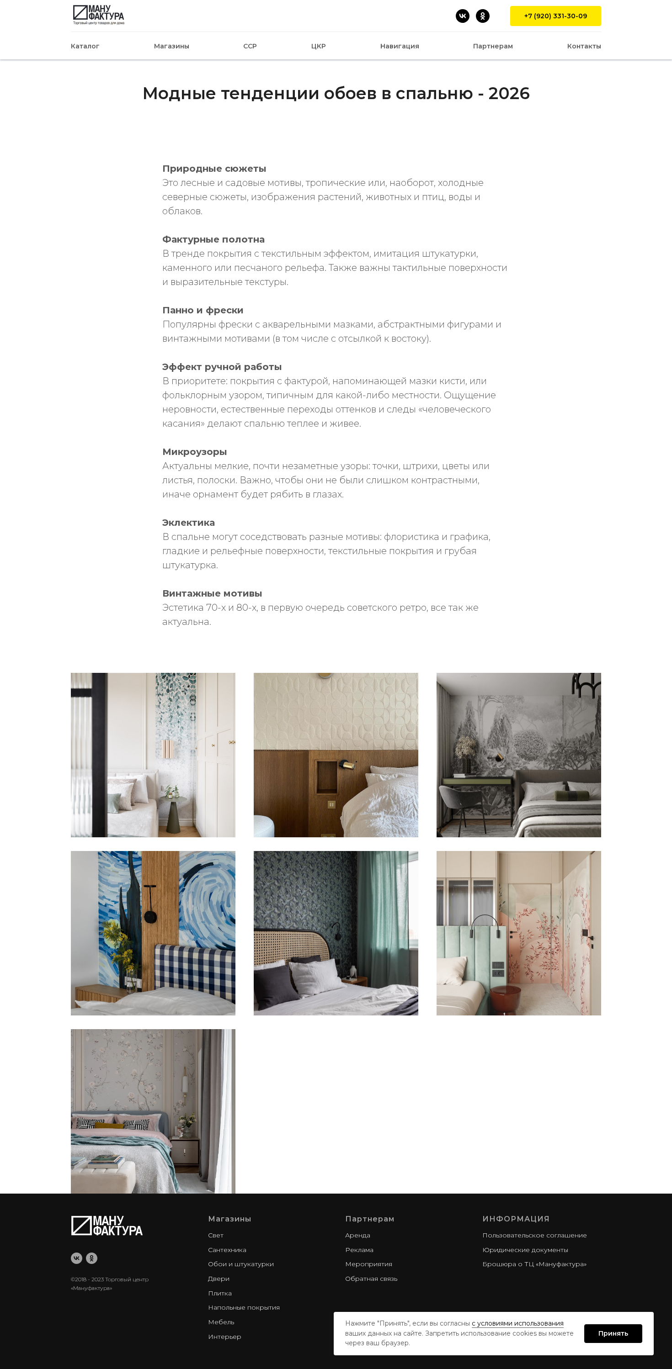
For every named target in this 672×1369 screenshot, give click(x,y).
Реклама (359, 1250)
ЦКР (318, 46)
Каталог (85, 46)
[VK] (462, 16)
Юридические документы (525, 1250)
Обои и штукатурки (241, 1264)
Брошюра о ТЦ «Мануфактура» (534, 1264)
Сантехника (227, 1250)
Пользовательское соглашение (534, 1235)
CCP (250, 46)
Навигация (399, 46)
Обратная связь (371, 1278)
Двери (218, 1278)
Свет (216, 1235)
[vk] (76, 1258)
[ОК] (483, 16)
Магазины (171, 46)
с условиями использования (518, 1323)
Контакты (584, 46)
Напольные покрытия (244, 1307)
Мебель (221, 1322)
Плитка (220, 1293)
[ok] (91, 1258)
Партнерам (493, 46)
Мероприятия (368, 1264)
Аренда (357, 1235)
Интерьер (224, 1336)
